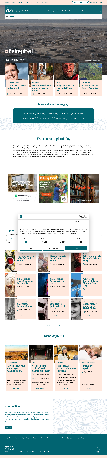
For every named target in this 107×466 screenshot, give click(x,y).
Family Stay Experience (87, 367)
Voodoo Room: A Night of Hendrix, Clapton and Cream (41, 368)
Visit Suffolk (29, 2)
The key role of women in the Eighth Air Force (91, 305)
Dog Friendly (40, 113)
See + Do (64, 11)
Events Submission (47, 438)
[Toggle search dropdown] (100, 11)
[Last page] (59, 325)
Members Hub (79, 438)
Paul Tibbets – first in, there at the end (57, 305)
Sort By (10, 239)
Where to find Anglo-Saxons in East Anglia (25, 281)
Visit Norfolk (21, 2)
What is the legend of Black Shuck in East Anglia (90, 282)
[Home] (7, 16)
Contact (69, 438)
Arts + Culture (28, 113)
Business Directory (32, 438)
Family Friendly (52, 113)
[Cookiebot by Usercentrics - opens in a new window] (80, 216)
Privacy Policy (60, 438)
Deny (31, 248)
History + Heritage (77, 113)
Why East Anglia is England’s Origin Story (65, 88)
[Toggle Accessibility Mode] (100, 2)
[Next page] (56, 325)
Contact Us (85, 11)
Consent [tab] (30, 222)
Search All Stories (92, 60)
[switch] (44, 242)
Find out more (23, 267)
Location (85, 239)
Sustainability (19, 438)
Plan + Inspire (52, 11)
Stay (58, 11)
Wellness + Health (61, 118)
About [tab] (77, 221)
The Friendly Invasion (76, 118)
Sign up (8, 427)
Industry (37, 2)
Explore (44, 11)
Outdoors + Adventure (45, 118)
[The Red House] (84, 188)
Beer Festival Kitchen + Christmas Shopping (66, 368)
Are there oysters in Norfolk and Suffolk (25, 258)
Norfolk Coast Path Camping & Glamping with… (16, 368)
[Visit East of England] (9, 9)
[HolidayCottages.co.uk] (22, 188)
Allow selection (53, 248)
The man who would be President (16, 86)
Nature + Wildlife (29, 118)
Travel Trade (44, 2)
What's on (71, 11)
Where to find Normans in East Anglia (58, 281)
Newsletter (93, 11)
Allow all (76, 248)
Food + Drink (64, 113)
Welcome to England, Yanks (24, 304)
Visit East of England (10, 2)
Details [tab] (53, 221)
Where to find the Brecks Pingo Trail (90, 86)
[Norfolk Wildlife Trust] (53, 188)
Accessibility (9, 438)
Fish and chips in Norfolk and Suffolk (58, 258)
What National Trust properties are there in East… (41, 88)
